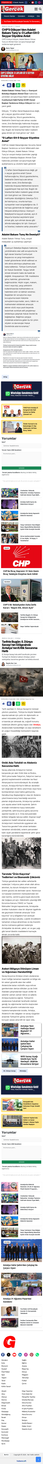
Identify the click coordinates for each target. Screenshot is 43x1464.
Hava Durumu (27, 1414)
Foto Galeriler (27, 1394)
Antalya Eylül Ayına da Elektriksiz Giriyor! (28, 503)
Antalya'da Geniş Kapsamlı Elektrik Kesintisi (29, 514)
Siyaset (17, 26)
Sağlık (24, 1360)
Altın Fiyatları (27, 1406)
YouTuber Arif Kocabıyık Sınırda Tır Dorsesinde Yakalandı (29, 1311)
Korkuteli (4, 1432)
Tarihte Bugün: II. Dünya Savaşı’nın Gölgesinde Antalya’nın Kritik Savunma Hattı (30, 617)
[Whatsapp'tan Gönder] (18, 85)
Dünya (24, 1372)
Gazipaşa (4, 1411)
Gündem (4, 1360)
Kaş (2, 1420)
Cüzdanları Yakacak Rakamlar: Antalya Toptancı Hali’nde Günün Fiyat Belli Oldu (30, 493)
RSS (7, 1455)
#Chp (5, 377)
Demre (4, 1400)
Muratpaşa (5, 1441)
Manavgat (5, 1438)
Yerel (3, 1380)
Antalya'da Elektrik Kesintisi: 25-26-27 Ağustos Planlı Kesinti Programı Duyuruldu (30, 1187)
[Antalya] (21, 1250)
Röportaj (25, 1369)
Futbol (24, 1380)
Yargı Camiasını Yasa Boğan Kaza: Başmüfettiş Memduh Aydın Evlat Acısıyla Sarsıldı (30, 527)
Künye (24, 1417)
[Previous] (2, 21)
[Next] (39, 21)
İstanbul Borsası (28, 1400)
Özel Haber (5, 1372)
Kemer (4, 1423)
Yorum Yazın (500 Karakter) (11, 450)
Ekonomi (4, 1366)
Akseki (3, 1391)
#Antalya (23, 1071)
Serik (3, 1444)
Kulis (3, 1363)
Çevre (24, 1383)
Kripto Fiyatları (27, 1408)
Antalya (17, 638)
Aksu (3, 1394)
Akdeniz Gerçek (7, 26)
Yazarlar (21, 2)
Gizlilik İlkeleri (27, 1423)
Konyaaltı (5, 1429)
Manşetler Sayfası (28, 1397)
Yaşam (3, 1378)
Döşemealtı (5, 1403)
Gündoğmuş (5, 1414)
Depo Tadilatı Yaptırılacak (29, 626)
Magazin (25, 1375)
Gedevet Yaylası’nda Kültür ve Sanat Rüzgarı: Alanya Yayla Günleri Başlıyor (21, 22)
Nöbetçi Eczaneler (28, 1411)
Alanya (4, 1397)
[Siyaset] (21, 556)
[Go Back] (38, 1459)
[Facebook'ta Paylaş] (9, 85)
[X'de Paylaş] (13, 85)
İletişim (24, 1420)
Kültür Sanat (6, 1386)
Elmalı (3, 1406)
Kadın (3, 1383)
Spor (3, 1375)
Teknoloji (25, 1378)
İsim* (4, 442)
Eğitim (24, 1363)
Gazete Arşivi (27, 1429)
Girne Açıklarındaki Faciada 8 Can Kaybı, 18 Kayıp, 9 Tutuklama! (30, 538)
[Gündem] (21, 590)
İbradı (3, 1417)
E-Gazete (15, 2)
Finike (3, 1408)
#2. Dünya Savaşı (9, 1071)
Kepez (3, 1426)
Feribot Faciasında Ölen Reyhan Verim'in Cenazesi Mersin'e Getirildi (29, 1322)
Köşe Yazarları (27, 1391)
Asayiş (24, 1366)
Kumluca (4, 1435)
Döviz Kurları (27, 1403)
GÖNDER (21, 468)
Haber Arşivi (26, 1426)
